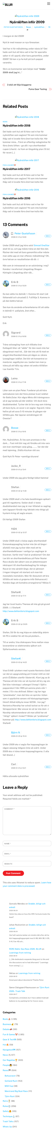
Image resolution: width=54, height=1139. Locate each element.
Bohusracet (10, 1076)
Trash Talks (8, 1121)
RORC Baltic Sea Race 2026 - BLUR (25, 949)
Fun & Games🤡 (9, 165)
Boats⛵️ (7, 1019)
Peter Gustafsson (13, 27)
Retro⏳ (6, 1101)
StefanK (16, 658)
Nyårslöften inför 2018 (16, 125)
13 (49, 27)
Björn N (15, 732)
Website (8, 864)
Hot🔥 (6, 1045)
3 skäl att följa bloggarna (19, 85)
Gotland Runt (11, 1081)
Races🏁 (7, 1070)
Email (7, 854)
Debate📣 (7, 1029)
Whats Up (7, 1126)
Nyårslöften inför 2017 (16, 169)
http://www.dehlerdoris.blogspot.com (21, 611)
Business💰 (8, 1024)
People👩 (7, 1065)
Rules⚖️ (7, 1106)
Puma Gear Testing (38, 89)
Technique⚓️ (9, 1116)
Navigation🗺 (9, 1050)
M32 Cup (9, 1086)
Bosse (14, 427)
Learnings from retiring (20, 953)
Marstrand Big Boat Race (16, 1091)
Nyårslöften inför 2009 (27, 22)
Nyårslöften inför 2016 (16, 198)
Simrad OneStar (41, 245)
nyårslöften (39, 27)
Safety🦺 (7, 1111)
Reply (48, 236)
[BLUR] (8, 5)
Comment (9, 809)
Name (7, 844)
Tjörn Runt (10, 1096)
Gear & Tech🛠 (9, 1039)
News (28, 27)
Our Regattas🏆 (10, 1060)
